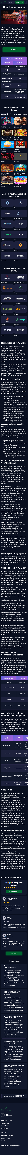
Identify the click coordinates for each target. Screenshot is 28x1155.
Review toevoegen (14, 891)
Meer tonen (14, 953)
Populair (3, 114)
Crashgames (19, 114)
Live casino (10, 114)
